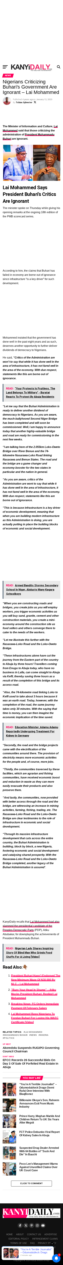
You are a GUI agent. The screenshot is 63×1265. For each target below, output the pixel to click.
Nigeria (44, 1035)
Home (9, 1234)
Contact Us (34, 1234)
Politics (9, 1038)
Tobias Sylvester (24, 102)
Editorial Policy (19, 1239)
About (20, 1234)
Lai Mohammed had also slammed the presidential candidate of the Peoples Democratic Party (31, 925)
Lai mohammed (33, 1032)
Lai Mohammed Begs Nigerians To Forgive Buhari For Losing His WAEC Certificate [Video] (34, 1018)
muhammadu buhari (16, 1035)
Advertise (50, 1234)
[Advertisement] (31, 31)
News (34, 1035)
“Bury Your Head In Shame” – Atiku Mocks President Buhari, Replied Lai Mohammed (34, 994)
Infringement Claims (45, 1239)
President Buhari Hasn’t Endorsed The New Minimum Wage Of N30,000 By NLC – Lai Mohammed (35, 979)
